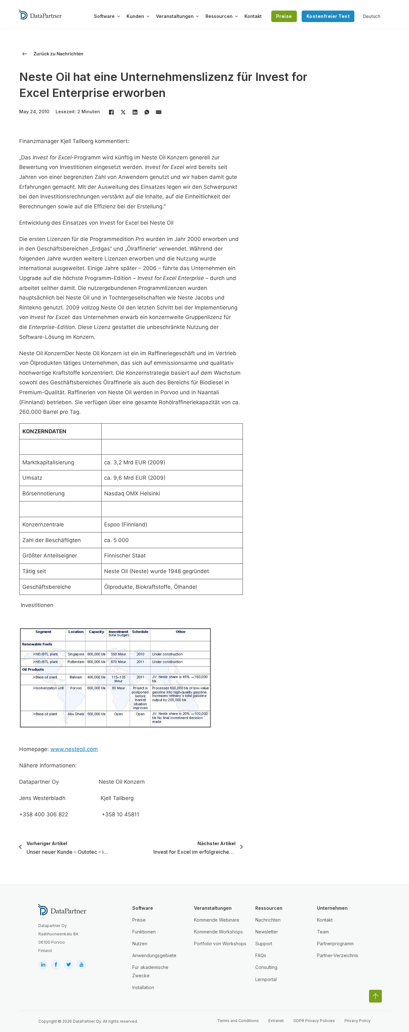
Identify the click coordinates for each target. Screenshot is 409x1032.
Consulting (266, 967)
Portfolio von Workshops (220, 943)
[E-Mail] (158, 112)
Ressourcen (219, 16)
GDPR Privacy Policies (314, 1020)
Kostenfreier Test (328, 16)
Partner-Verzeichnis (337, 955)
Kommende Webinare (216, 920)
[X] (123, 112)
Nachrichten (268, 920)
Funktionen (144, 931)
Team (323, 931)
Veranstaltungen (175, 16)
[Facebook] (111, 112)
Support (263, 943)
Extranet (276, 1020)
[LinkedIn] (135, 112)
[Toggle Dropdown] (118, 16)
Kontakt (253, 16)
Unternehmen (332, 908)
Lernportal (266, 979)
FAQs (260, 955)
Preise (284, 16)
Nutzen (139, 943)
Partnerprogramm (335, 943)
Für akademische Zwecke (150, 971)
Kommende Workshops (218, 931)
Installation (143, 987)
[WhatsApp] (146, 112)
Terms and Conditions (238, 1020)
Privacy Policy (357, 1020)
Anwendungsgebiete (154, 955)
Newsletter (266, 931)
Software (104, 16)
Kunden (135, 16)
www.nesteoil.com (74, 749)
